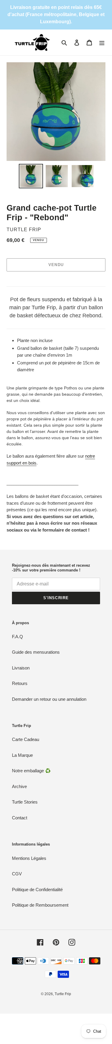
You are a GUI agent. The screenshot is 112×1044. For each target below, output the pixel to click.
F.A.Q (17, 636)
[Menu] (102, 42)
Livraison (21, 667)
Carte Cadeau (25, 739)
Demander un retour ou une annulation (49, 699)
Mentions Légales (29, 858)
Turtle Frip (63, 994)
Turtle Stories (25, 801)
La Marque (22, 755)
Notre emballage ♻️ (31, 770)
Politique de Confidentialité (37, 889)
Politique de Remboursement (40, 905)
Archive (19, 786)
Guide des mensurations (36, 652)
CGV (17, 873)
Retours (19, 683)
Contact (19, 817)
